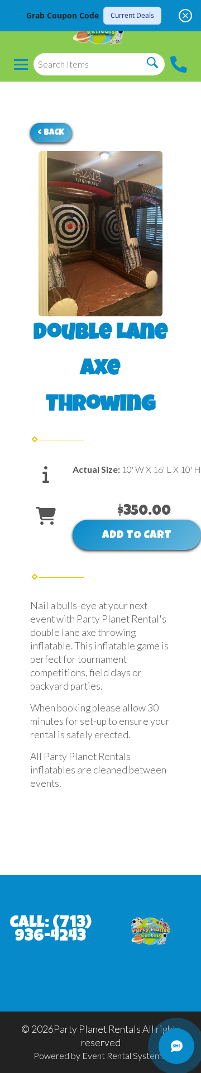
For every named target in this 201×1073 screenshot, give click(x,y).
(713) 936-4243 (53, 930)
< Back (51, 133)
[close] (185, 15)
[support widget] (176, 1046)
